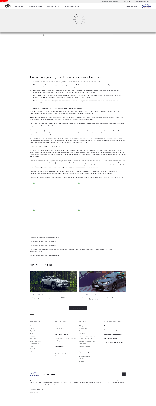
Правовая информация (36, 386)
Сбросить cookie (34, 392)
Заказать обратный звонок (143, 1)
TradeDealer (123, 398)
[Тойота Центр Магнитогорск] (146, 6)
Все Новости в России (78, 308)
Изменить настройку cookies (36, 389)
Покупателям (9, 1)
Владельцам (19, 1)
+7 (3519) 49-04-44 (127, 1)
